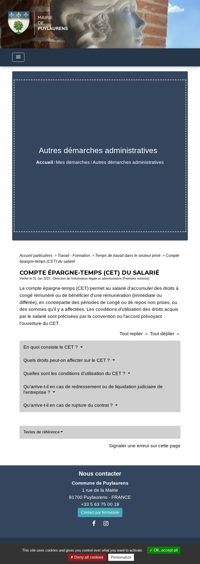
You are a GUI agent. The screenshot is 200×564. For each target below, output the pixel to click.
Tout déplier (165, 333)
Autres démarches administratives (128, 162)
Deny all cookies (88, 557)
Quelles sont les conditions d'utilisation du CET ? (75, 373)
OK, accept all (165, 550)
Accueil (44, 162)
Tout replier (134, 333)
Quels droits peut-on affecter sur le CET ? (67, 360)
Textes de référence (41, 432)
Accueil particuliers (36, 255)
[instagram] (106, 523)
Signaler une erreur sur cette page (144, 445)
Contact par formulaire (100, 512)
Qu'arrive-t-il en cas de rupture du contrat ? (68, 405)
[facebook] (94, 523)
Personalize (121, 557)
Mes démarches (73, 162)
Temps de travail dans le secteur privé (128, 255)
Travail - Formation (74, 255)
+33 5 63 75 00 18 (100, 504)
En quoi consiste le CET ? (51, 347)
